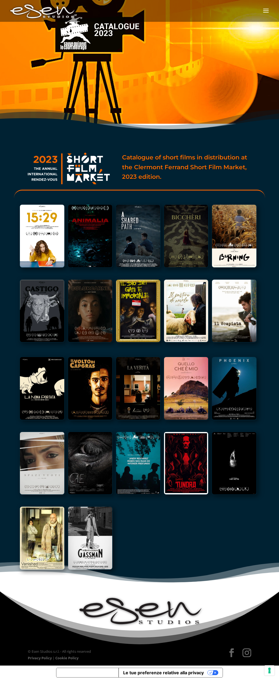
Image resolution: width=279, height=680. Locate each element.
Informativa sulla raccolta (87, 672)
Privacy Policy (40, 657)
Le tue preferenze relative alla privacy (163, 672)
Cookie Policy (66, 657)
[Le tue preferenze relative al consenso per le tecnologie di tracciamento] (269, 670)
